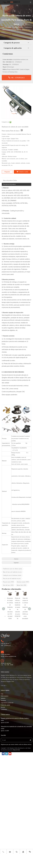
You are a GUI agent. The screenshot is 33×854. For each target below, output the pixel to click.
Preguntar (7, 172)
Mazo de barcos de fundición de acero (12, 572)
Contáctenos (4, 709)
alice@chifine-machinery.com (20, 59)
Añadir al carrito (23, 172)
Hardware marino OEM (23, 582)
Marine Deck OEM (21, 585)
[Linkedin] (6, 753)
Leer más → (4, 685)
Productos (3, 700)
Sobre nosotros (4, 696)
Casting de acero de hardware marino (12, 575)
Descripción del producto (9, 184)
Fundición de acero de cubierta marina (12, 568)
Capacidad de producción (7, 702)
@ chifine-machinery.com (9, 656)
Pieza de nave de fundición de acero (12, 578)
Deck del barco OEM (8, 585)
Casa (2, 693)
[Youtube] (10, 753)
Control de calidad (5, 705)
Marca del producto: (8, 180)
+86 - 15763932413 (17, 78)
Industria (3, 698)
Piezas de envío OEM (8, 582)
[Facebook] (3, 753)
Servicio (3, 707)
